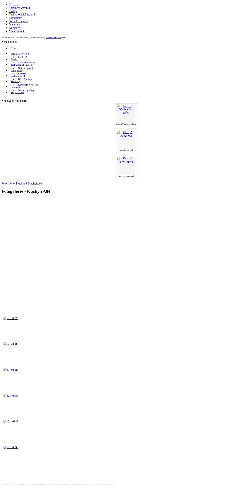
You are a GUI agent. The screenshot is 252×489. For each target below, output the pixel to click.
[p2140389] (11, 421)
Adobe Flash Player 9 (53, 38)
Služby (14, 59)
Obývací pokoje (26, 68)
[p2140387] (11, 369)
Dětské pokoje (25, 79)
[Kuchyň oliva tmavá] (126, 161)
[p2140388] (11, 395)
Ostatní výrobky (26, 90)
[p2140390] (11, 447)
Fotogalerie (16, 70)
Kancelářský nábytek (28, 84)
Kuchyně (22, 57)
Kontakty (15, 87)
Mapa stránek (17, 92)
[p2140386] (11, 344)
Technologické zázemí (22, 64)
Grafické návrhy (19, 75)
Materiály (15, 81)
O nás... (14, 48)
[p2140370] (11, 318)
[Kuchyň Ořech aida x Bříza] (126, 112)
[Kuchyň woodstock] (126, 135)
